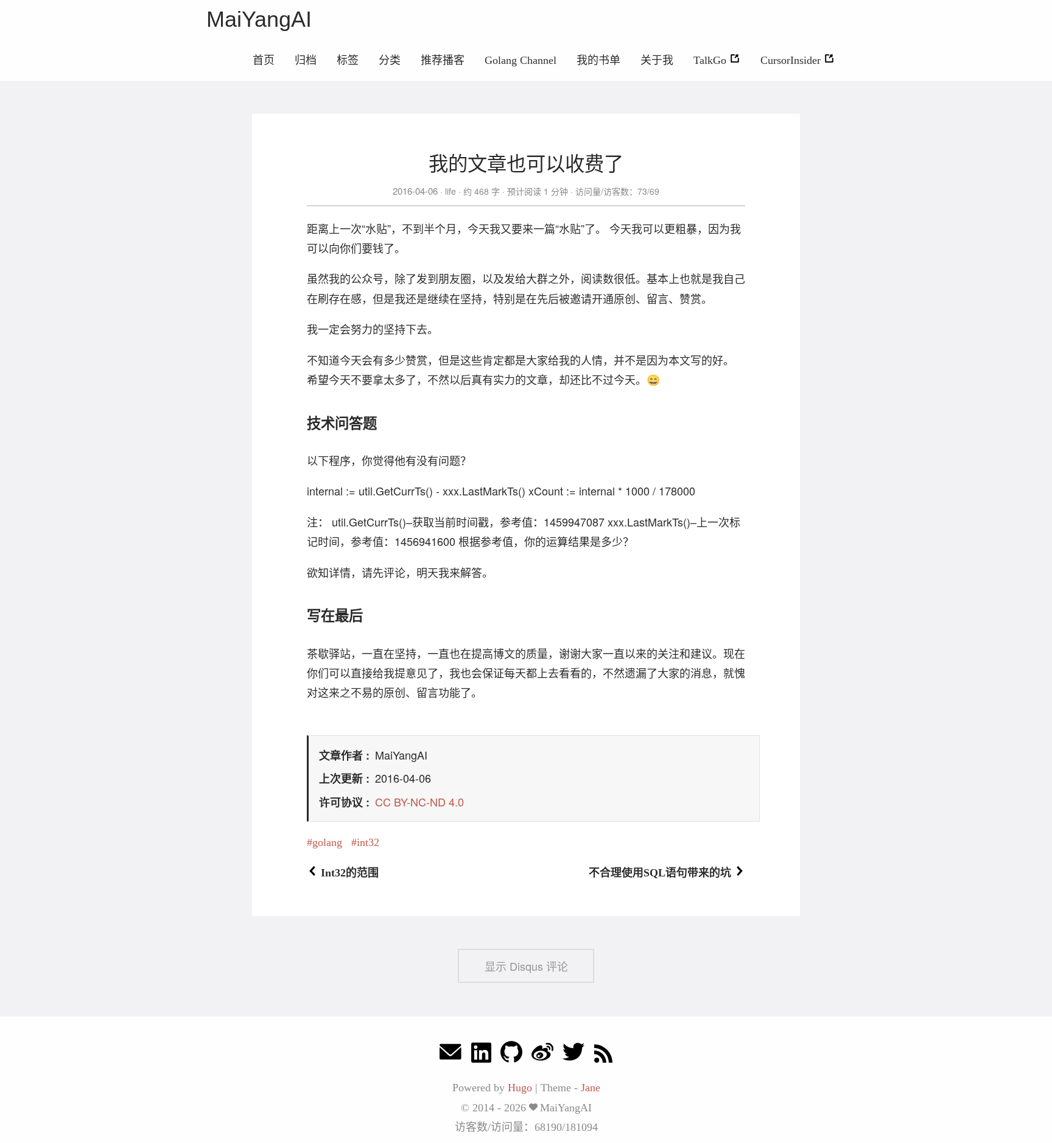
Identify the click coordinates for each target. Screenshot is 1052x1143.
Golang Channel (520, 60)
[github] (511, 1055)
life (450, 191)
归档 (306, 60)
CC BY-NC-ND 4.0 (419, 801)
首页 (264, 60)
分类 (390, 60)
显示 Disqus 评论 (526, 966)
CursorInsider (792, 60)
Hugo (520, 1088)
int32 (368, 842)
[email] (450, 1055)
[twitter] (573, 1055)
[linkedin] (481, 1055)
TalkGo (711, 60)
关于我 (656, 60)
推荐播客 (443, 60)
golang (327, 842)
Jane (590, 1088)
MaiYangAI (259, 19)
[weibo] (542, 1055)
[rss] (603, 1055)
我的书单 (598, 60)
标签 (348, 60)
